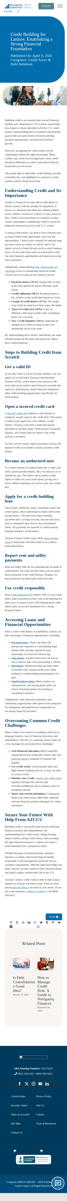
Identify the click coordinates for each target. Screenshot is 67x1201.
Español (8, 11)
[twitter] (26, 1084)
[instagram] (33, 1084)
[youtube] (40, 1084)
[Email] (38, 926)
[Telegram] (41, 922)
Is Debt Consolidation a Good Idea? (24, 983)
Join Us (40, 1105)
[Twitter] (17, 922)
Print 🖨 (54, 916)
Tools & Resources (46, 1123)
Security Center (19, 1105)
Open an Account (20, 1114)
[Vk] (59, 922)
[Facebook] (11, 922)
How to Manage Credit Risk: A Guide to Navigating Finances (46, 990)
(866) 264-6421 (44, 1073)
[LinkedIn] (29, 922)
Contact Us (17, 1132)
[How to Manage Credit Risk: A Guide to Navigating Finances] (45, 959)
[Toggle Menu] (59, 6)
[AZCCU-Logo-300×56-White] (33, 1056)
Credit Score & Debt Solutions (31, 62)
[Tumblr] (47, 922)
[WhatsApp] (35, 922)
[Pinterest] (53, 922)
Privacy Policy (43, 1096)
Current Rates (18, 1096)
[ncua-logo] (46, 1151)
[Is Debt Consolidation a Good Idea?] (21, 959)
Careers (40, 1114)
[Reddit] (23, 922)
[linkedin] (47, 1084)
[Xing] (11, 926)
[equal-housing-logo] (25, 1151)
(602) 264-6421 (26, 1073)
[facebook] (19, 1084)
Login (46, 6)
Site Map (15, 1123)
